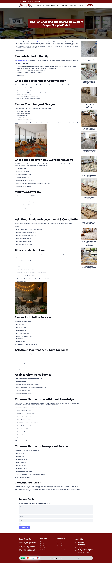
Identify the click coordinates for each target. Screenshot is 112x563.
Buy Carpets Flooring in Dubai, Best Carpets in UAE (89, 129)
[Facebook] (78, 558)
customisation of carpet (21, 60)
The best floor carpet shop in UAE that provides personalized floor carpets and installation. (89, 243)
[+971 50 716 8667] (76, 542)
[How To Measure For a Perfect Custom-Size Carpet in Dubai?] (89, 256)
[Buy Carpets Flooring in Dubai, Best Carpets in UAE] (89, 118)
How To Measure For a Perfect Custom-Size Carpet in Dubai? (89, 267)
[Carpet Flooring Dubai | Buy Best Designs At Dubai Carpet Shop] (89, 95)
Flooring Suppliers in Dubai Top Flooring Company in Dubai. (89, 82)
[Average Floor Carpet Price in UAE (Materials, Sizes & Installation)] (89, 141)
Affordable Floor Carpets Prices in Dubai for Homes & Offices (89, 175)
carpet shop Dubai (33, 41)
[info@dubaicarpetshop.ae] (76, 547)
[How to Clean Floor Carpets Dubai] (89, 49)
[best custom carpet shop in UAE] (47, 140)
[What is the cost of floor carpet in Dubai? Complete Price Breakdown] (89, 187)
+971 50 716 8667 (81, 542)
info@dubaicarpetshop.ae (83, 547)
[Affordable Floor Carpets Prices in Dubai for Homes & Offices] (89, 164)
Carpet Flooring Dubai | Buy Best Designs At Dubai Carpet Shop (89, 106)
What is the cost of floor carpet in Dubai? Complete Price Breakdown (89, 199)
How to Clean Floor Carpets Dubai (89, 59)
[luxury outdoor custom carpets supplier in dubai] (47, 298)
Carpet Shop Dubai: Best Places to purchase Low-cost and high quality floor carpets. (89, 222)
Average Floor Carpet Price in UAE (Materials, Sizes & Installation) (89, 152)
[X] (81, 558)
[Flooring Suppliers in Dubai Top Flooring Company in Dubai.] (89, 71)
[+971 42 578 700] (76, 544)
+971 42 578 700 (81, 544)
